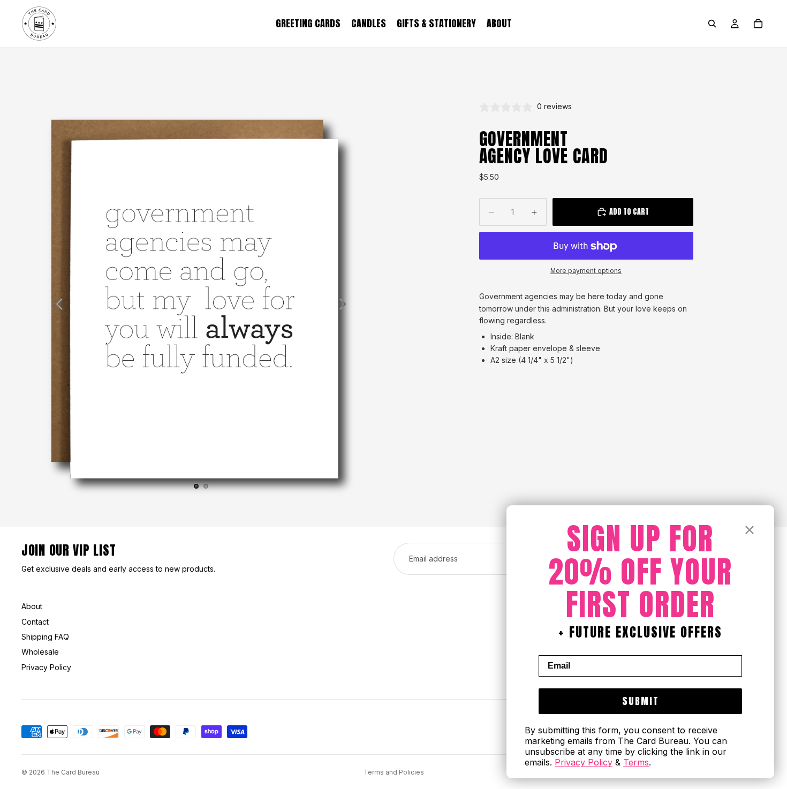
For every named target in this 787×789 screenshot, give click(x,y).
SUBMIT (640, 701)
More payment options (586, 271)
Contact (35, 621)
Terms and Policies (394, 772)
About (31, 606)
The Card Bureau (73, 772)
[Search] (712, 23)
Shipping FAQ (45, 636)
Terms (636, 762)
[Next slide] (346, 305)
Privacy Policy (46, 667)
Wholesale (40, 651)
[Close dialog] (749, 529)
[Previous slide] (56, 305)
